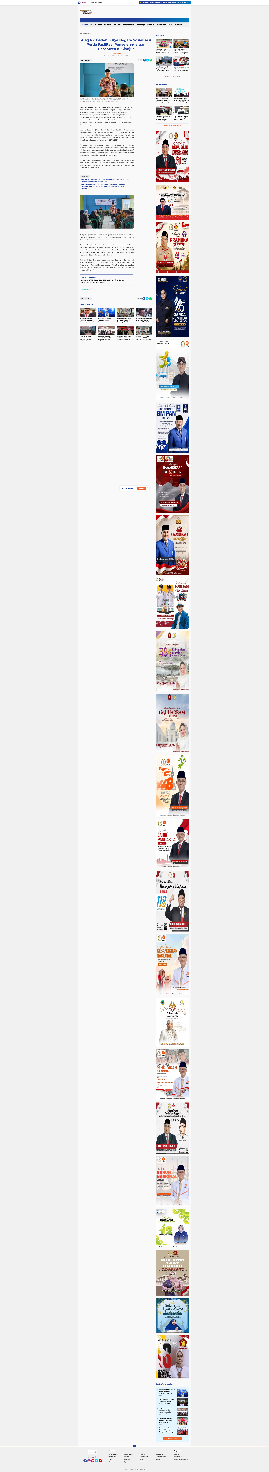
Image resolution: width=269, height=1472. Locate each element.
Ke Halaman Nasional (172, 76)
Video (86, 25)
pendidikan (112, 1456)
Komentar (86, 60)
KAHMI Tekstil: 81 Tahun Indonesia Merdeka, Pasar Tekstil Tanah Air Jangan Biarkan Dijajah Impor (181, 68)
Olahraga (141, 25)
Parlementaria (85, 289)
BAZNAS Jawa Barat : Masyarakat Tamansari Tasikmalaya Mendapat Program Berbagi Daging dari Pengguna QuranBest (163, 100)
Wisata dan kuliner (165, 25)
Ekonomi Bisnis (161, 1456)
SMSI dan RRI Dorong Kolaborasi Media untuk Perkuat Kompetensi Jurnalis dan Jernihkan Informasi (166, 1401)
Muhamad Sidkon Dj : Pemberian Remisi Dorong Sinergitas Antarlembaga (163, 118)
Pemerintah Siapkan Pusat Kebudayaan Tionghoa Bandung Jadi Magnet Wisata (166, 1430)
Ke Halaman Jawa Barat (172, 125)
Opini (126, 1462)
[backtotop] (134, 1447)
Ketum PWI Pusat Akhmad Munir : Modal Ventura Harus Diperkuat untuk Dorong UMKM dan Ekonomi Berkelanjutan (181, 51)
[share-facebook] (144, 60)
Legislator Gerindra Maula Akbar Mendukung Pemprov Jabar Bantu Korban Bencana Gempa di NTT (165, 2)
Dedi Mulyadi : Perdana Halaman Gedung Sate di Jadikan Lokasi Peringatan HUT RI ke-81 (181, 118)
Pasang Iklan (178, 1456)
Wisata (142, 1459)
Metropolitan (129, 25)
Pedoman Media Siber (181, 1459)
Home (84, 2)
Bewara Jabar (97, 25)
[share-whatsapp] (150, 60)
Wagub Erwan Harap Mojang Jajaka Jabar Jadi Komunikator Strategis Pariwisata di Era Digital (181, 100)
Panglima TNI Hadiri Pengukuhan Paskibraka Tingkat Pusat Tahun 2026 (163, 68)
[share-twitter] (147, 60)
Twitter (97, 1463)
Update (142, 488)
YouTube (102, 1463)
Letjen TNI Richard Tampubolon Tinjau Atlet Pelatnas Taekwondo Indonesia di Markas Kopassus (163, 51)
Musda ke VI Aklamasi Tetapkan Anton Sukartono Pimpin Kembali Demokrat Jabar (167, 1392)
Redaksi (176, 1454)
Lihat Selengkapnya (172, 1439)
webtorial (143, 1462)
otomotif (179, 25)
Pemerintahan (128, 1454)
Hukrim (118, 25)
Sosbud (151, 25)
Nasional (160, 35)
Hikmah (108, 25)
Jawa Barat (161, 85)
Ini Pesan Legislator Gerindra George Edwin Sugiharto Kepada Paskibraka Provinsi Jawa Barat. (166, 1411)
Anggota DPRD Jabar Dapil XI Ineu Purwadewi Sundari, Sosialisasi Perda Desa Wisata (103, 281)
